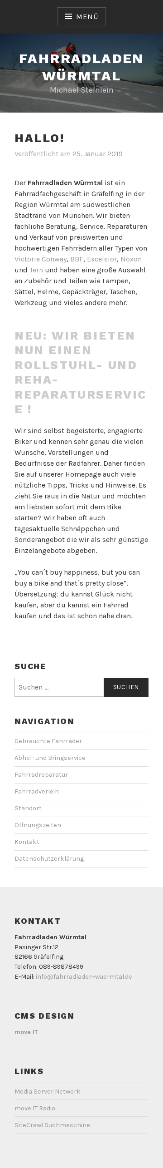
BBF (76, 259)
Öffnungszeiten (37, 825)
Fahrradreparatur (41, 775)
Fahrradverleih (36, 791)
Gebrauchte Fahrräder (48, 741)
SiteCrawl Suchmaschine (52, 1125)
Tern (36, 270)
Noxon (131, 259)
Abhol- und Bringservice (50, 758)
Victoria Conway (40, 259)
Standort (28, 808)
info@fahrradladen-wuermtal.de (84, 977)
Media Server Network (47, 1091)
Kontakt (26, 842)
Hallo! (39, 138)
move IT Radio (34, 1108)
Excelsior (102, 259)
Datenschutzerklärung (49, 858)
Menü (87, 16)
